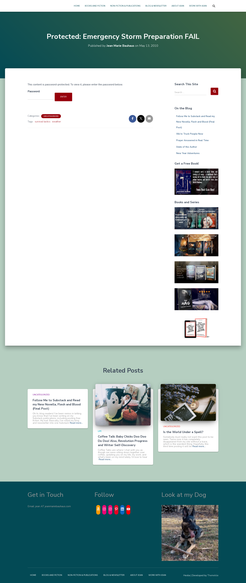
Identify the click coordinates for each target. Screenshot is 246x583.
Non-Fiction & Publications (125, 6)
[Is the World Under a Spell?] (188, 402)
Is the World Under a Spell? (183, 432)
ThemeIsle (212, 575)
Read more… (76, 423)
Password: (34, 91)
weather (56, 121)
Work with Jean (198, 6)
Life (100, 431)
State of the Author (186, 146)
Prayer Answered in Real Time (192, 140)
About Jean (178, 6)
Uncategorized (51, 116)
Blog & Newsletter (156, 6)
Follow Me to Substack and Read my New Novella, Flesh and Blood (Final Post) (195, 122)
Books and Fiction (95, 6)
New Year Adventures (188, 153)
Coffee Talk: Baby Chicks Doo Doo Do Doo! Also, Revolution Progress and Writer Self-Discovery (122, 441)
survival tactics (42, 121)
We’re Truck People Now (189, 133)
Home (77, 6)
